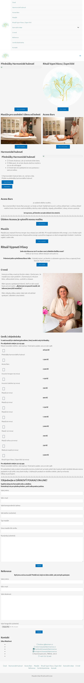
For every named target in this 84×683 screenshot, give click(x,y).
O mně (14, 32)
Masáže (14, 17)
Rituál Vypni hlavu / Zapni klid (21, 22)
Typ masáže (5, 521)
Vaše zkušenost (6, 594)
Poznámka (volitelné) (8, 536)
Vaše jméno (5, 490)
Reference (15, 37)
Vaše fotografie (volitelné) (10, 624)
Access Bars (15, 12)
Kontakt (14, 47)
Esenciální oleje (17, 27)
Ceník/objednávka (18, 42)
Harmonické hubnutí (19, 7)
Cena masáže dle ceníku (9, 528)
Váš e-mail (4, 498)
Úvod (14, 2)
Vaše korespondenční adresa (10, 505)
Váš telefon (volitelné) (8, 513)
